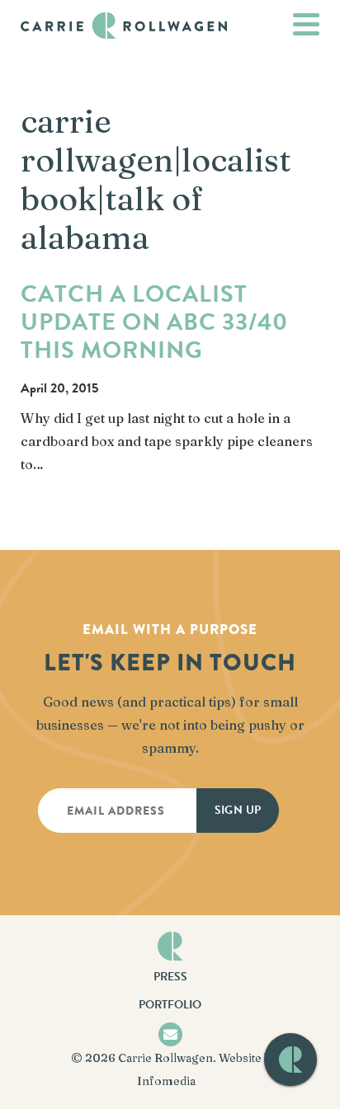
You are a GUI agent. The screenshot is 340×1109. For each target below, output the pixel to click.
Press (170, 976)
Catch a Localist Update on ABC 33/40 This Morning (154, 322)
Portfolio (170, 1004)
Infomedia (166, 1081)
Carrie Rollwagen (165, 1057)
